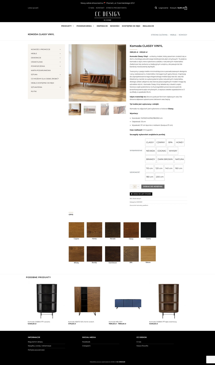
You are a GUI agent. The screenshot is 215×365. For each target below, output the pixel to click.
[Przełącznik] (60, 49)
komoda (139, 205)
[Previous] (73, 73)
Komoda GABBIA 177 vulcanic (39, 322)
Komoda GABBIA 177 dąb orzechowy (163, 322)
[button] (156, 8)
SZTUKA (34, 74)
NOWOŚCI (114, 26)
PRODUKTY (66, 26)
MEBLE (173, 35)
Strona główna (159, 35)
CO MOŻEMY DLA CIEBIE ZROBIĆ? (45, 79)
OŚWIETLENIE (37, 62)
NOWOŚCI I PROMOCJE (40, 49)
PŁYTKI (34, 91)
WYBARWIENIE (136, 150)
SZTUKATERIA (36, 87)
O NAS (91, 8)
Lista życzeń (33, 8)
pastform (145, 205)
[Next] (121, 73)
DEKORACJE (36, 58)
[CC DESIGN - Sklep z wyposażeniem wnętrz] (107, 16)
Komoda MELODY (115, 322)
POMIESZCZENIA (84, 26)
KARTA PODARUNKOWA (41, 70)
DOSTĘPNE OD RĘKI (131, 26)
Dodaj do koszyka (152, 186)
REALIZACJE (148, 26)
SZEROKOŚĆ (135, 172)
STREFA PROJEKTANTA (116, 8)
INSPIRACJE (102, 26)
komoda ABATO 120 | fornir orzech (81, 322)
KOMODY (183, 35)
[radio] (150, 142)
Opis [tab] (71, 214)
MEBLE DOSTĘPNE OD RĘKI (42, 83)
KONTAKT (100, 8)
